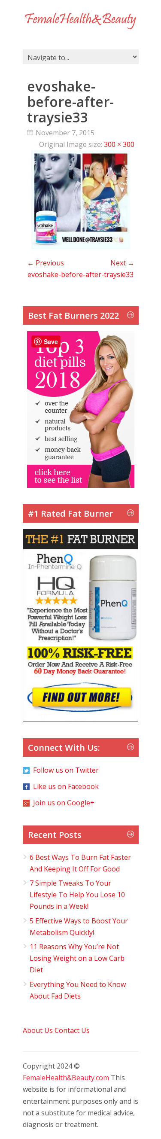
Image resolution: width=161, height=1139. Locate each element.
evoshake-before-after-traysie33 (80, 274)
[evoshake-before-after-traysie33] (80, 246)
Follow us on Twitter (66, 770)
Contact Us (72, 1030)
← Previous (45, 263)
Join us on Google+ (63, 802)
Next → (122, 263)
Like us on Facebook (66, 786)
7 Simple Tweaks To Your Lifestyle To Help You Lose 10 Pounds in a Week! (77, 894)
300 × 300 (119, 144)
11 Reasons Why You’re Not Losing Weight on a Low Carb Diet (77, 958)
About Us (38, 1030)
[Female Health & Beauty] (81, 21)
